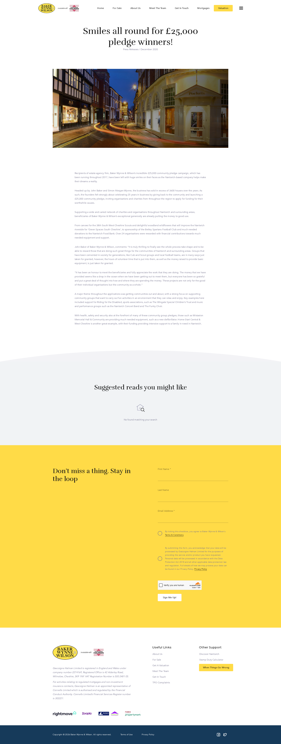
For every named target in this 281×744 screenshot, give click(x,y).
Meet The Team (161, 671)
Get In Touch (159, 677)
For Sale (157, 659)
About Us (157, 654)
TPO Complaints (161, 682)
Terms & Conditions (174, 535)
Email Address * (166, 511)
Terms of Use (126, 734)
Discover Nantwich (209, 654)
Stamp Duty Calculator (211, 659)
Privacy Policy (200, 569)
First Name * (164, 469)
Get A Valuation (161, 665)
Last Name (163, 490)
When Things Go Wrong (216, 667)
